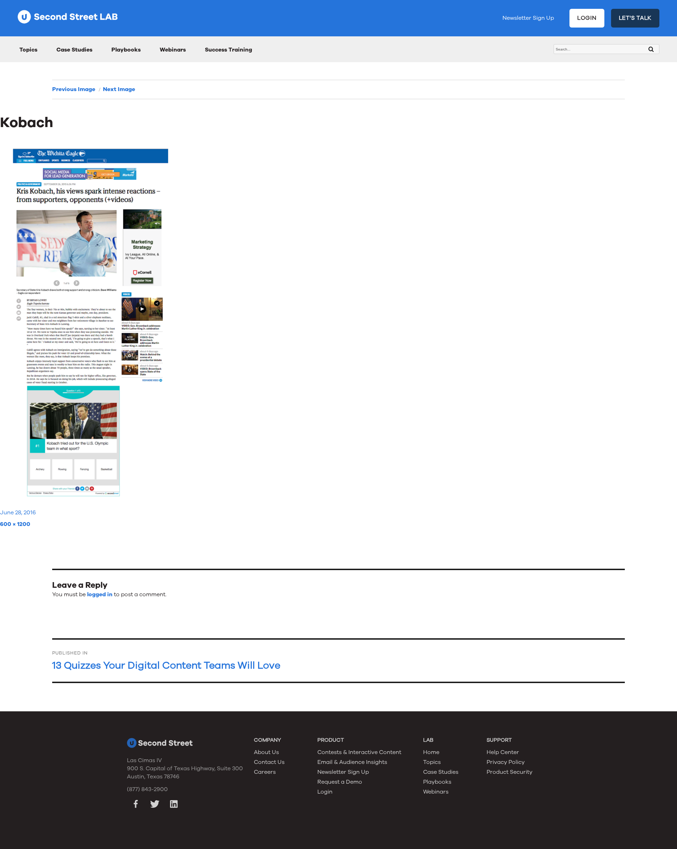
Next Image (119, 89)
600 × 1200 (15, 524)
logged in (99, 594)
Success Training (228, 50)
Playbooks (126, 50)
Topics (28, 50)
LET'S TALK (635, 18)
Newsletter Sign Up (528, 18)
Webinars (173, 50)
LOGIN (587, 18)
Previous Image (73, 89)
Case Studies (74, 50)
